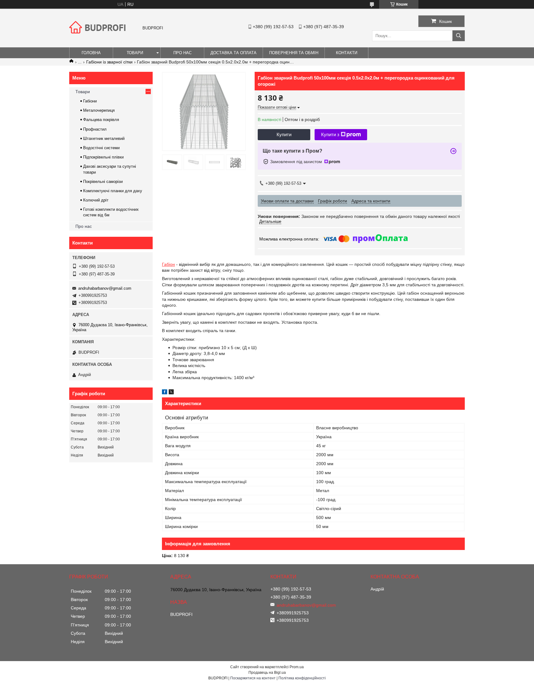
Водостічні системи (101, 147)
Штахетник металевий (104, 138)
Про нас (182, 52)
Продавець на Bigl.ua (267, 672)
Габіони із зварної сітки (109, 61)
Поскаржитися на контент (253, 678)
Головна (91, 52)
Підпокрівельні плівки (103, 157)
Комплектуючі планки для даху (112, 190)
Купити (284, 134)
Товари (135, 52)
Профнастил (95, 129)
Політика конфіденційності (302, 678)
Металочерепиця (99, 110)
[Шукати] (458, 35)
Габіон (168, 264)
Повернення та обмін (293, 52)
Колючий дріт (95, 200)
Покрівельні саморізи (103, 181)
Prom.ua (297, 667)
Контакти (346, 52)
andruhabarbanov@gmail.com (104, 288)
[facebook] (164, 392)
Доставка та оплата (233, 52)
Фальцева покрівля (101, 119)
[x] (171, 392)
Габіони (90, 101)
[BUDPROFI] (98, 38)
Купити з (330, 134)
